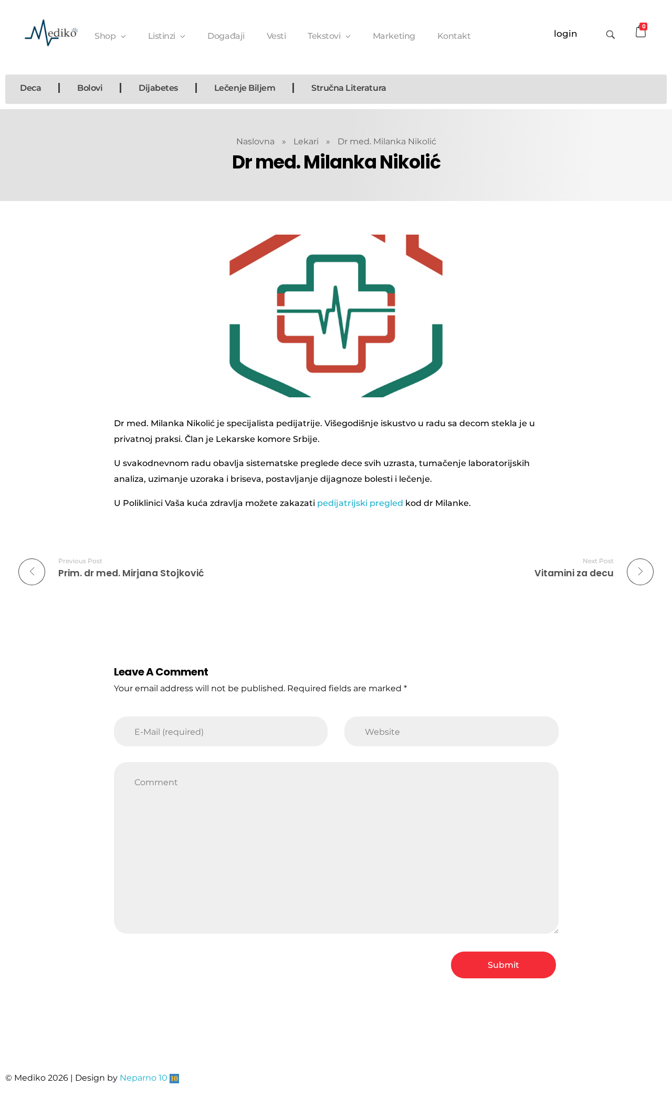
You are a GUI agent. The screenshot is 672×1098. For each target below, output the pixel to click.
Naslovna (255, 141)
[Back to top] (653, 1048)
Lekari (306, 141)
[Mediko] (51, 32)
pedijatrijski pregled (360, 503)
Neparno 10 (143, 1078)
